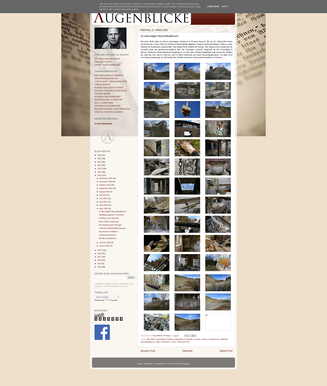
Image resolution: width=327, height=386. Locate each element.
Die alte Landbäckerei (107, 238)
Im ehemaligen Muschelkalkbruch (112, 211)
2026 (99, 155)
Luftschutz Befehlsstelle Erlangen (112, 228)
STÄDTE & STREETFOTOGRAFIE (108, 112)
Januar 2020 (104, 246)
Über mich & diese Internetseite (107, 59)
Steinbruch (166, 342)
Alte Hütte (151, 339)
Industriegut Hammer (107, 235)
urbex (173, 342)
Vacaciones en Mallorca (108, 232)
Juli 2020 (103, 195)
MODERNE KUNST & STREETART (109, 100)
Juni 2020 (103, 198)
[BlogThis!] (187, 335)
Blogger (186, 364)
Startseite (187, 350)
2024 (99, 162)
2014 (99, 267)
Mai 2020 (103, 202)
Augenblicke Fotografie (183, 339)
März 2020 (104, 209)
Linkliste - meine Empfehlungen (107, 65)
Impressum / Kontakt (103, 62)
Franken (197, 339)
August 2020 (104, 192)
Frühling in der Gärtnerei (109, 218)
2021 (99, 172)
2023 (99, 165)
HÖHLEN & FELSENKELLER (106, 78)
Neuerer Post (148, 350)
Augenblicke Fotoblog (164, 339)
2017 (99, 257)
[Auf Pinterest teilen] (195, 335)
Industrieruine (214, 339)
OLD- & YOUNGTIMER (104, 103)
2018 (99, 253)
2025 (99, 158)
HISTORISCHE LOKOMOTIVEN (107, 106)
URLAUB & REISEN (102, 94)
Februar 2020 (105, 243)
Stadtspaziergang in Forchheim (111, 215)
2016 (99, 260)
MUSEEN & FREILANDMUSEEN (108, 97)
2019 (99, 250)
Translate (113, 300)
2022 (99, 169)
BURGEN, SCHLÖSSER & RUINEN (109, 88)
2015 (99, 264)
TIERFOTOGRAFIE (102, 85)
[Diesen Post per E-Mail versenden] (185, 335)
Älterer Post (226, 350)
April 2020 (103, 205)
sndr (170, 364)
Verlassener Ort (183, 342)
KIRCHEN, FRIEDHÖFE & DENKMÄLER (111, 91)
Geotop (205, 339)
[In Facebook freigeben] (192, 335)
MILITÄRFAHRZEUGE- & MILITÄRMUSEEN (112, 109)
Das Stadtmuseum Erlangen (110, 225)
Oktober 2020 (105, 185)
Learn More (213, 6)
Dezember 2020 (106, 178)
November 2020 (106, 182)
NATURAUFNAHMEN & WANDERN (109, 75)
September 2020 (106, 188)
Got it (225, 6)
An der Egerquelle (103, 124)
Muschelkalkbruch (148, 342)
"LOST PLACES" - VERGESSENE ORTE (111, 81)
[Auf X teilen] (190, 335)
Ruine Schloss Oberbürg (109, 222)
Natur (158, 342)
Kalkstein (224, 339)
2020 (99, 175)
